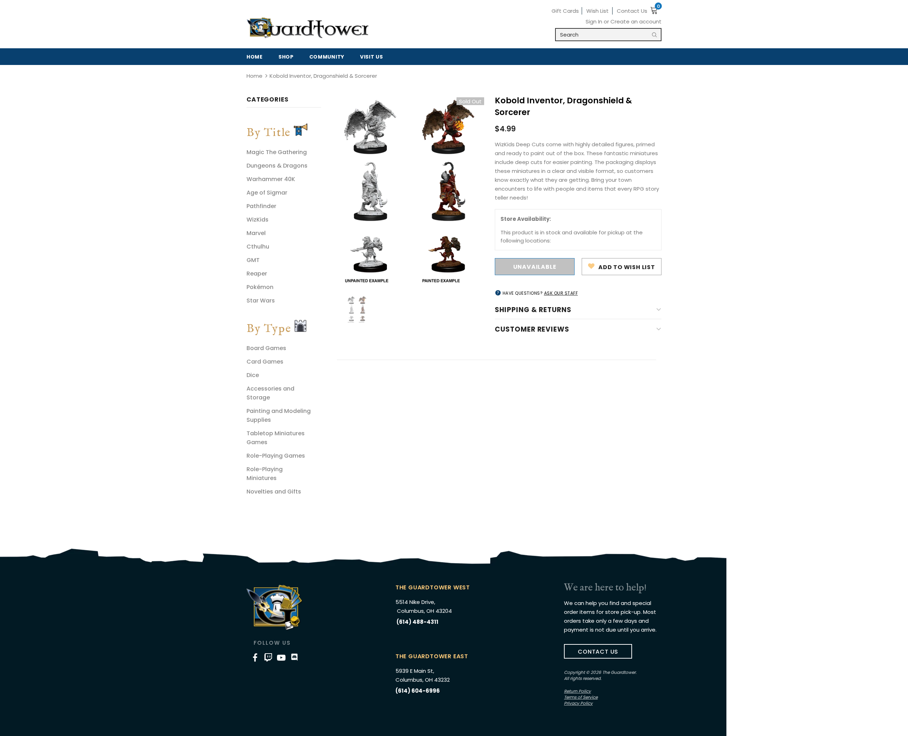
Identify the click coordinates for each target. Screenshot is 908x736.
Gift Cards (565, 11)
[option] (408, 190)
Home (254, 76)
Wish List (597, 11)
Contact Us (632, 11)
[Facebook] (255, 657)
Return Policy (577, 691)
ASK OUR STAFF (561, 293)
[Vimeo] (268, 657)
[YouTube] (281, 657)
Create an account (635, 21)
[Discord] (294, 657)
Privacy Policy (578, 703)
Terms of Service (581, 697)
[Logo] (308, 28)
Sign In (595, 21)
